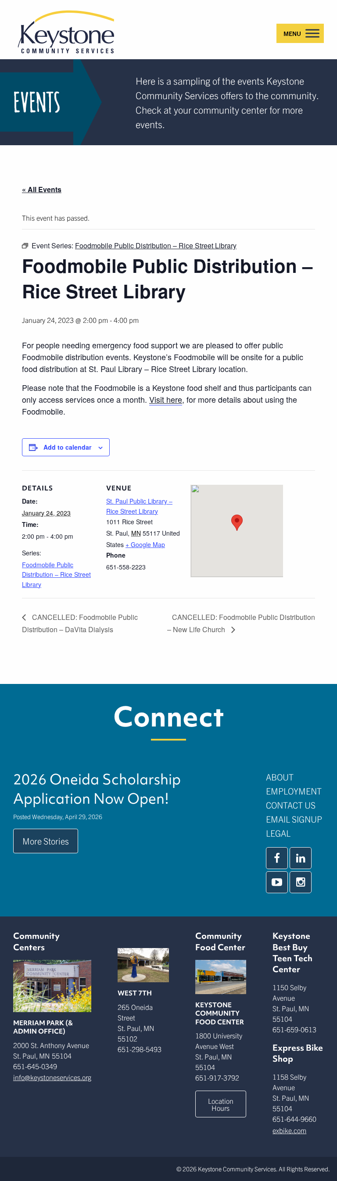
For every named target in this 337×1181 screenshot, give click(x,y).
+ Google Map (145, 544)
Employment (294, 790)
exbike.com (289, 1130)
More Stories (45, 840)
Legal (278, 832)
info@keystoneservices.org (52, 1077)
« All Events (41, 189)
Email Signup (294, 818)
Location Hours (220, 1104)
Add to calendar (67, 447)
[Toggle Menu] (312, 33)
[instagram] (301, 882)
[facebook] (277, 858)
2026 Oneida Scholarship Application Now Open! (97, 788)
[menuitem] (295, 777)
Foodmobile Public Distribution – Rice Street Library (56, 574)
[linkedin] (301, 858)
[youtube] (277, 882)
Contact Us (290, 804)
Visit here (165, 399)
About (280, 776)
